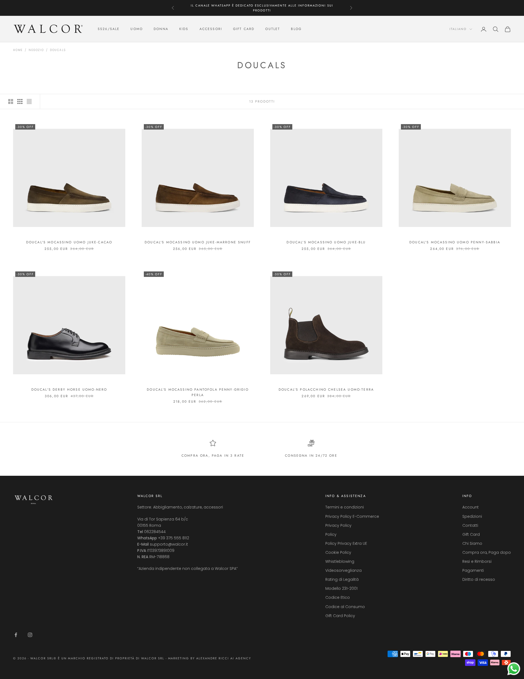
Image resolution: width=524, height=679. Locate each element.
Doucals (58, 50)
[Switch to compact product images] (29, 101)
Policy (331, 534)
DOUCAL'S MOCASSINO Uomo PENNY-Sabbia (454, 242)
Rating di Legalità (342, 579)
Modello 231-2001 (341, 588)
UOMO (136, 29)
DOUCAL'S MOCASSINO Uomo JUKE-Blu (326, 242)
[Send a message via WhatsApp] (513, 668)
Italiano (458, 29)
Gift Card (471, 534)
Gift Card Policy (340, 615)
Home (18, 50)
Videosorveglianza (343, 570)
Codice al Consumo (345, 606)
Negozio (36, 50)
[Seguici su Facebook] (16, 635)
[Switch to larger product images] (10, 101)
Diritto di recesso (478, 579)
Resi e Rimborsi (477, 561)
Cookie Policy (338, 552)
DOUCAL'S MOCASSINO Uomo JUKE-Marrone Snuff (198, 242)
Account (470, 507)
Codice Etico (337, 597)
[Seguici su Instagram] (30, 635)
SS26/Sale (109, 29)
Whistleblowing (339, 561)
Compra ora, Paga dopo (486, 552)
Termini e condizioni (344, 507)
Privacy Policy (338, 525)
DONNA (161, 29)
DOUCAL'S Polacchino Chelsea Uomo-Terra (326, 389)
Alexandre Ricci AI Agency (223, 658)
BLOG (296, 29)
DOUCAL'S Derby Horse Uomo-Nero (69, 389)
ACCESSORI (211, 29)
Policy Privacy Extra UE (346, 543)
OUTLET (272, 29)
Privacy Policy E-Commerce (352, 516)
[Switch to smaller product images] (19, 101)
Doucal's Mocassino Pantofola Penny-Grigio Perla (198, 392)
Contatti (470, 525)
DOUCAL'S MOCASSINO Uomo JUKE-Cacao (69, 242)
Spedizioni (472, 516)
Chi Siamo (472, 543)
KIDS (184, 29)
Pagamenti (473, 570)
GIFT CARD (243, 29)
